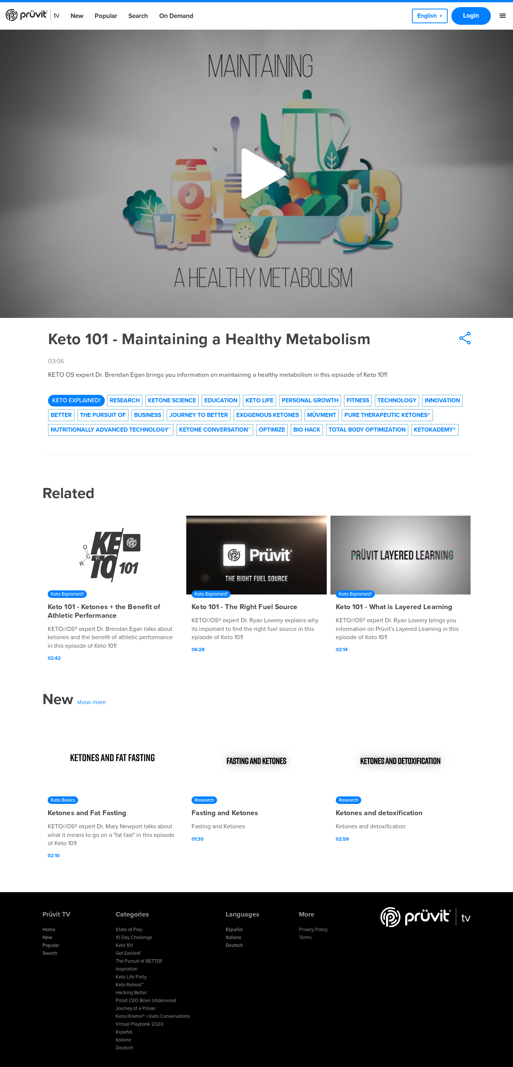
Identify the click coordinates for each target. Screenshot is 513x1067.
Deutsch (124, 1048)
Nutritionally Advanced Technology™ (111, 429)
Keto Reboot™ (130, 985)
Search (138, 16)
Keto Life (259, 400)
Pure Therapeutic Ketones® (387, 415)
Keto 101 (124, 945)
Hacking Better (131, 993)
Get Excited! (128, 953)
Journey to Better (198, 415)
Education (220, 400)
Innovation (442, 400)
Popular (106, 16)
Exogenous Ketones (267, 415)
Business (147, 415)
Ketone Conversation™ (214, 429)
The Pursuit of (103, 415)
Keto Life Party (131, 977)
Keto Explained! (76, 400)
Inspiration (126, 969)
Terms (305, 938)
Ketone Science (172, 400)
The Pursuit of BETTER (139, 961)
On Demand (176, 16)
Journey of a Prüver (136, 1008)
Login (471, 16)
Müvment (321, 415)
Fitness (358, 400)
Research (125, 400)
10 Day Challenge (134, 938)
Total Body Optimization (367, 429)
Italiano (123, 1040)
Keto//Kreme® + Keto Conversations (153, 1016)
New (77, 16)
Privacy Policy (313, 930)
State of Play (129, 930)
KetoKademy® (435, 429)
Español (124, 1032)
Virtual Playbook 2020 (139, 1024)
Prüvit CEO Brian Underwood (146, 1001)
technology (396, 400)
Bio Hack (306, 429)
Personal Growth (310, 400)
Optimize (272, 429)
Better (61, 415)
